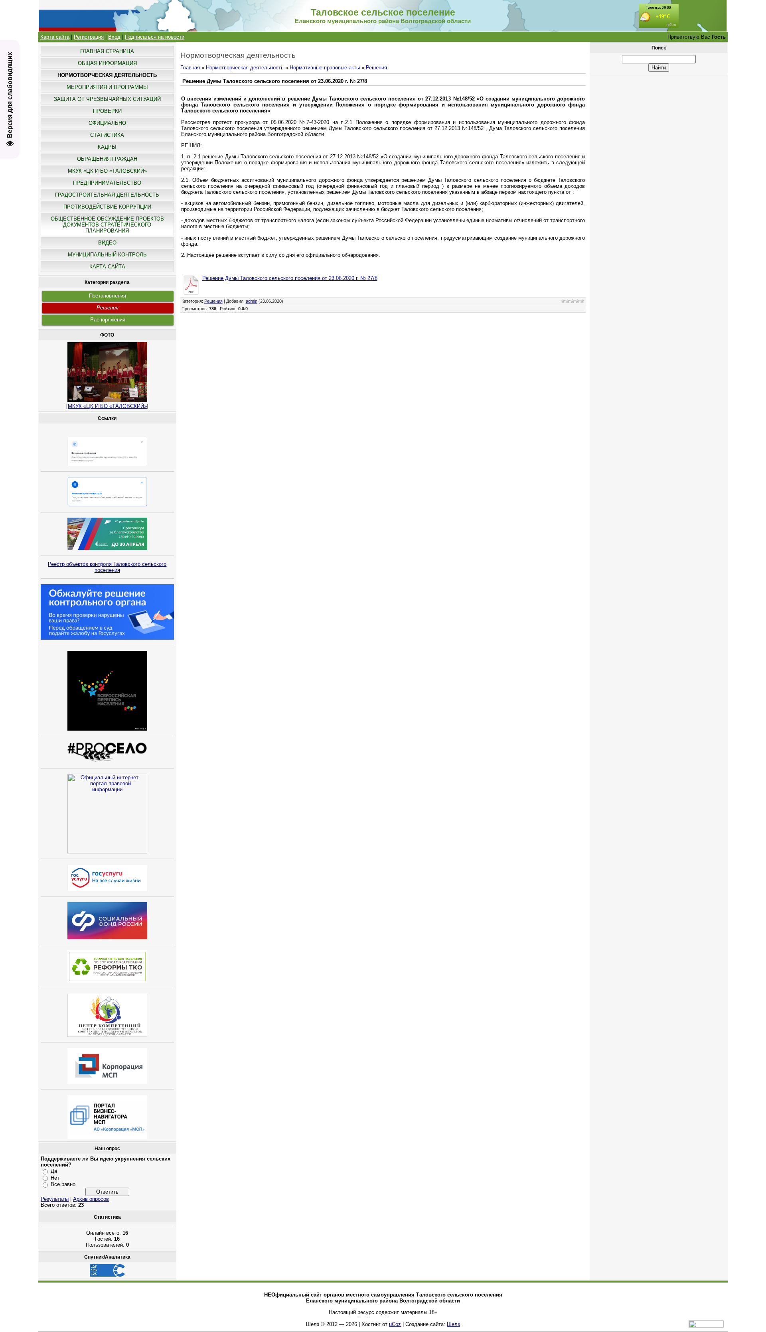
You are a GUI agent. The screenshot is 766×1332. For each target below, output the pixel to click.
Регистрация (89, 37)
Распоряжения (107, 320)
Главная (190, 68)
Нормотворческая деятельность (245, 68)
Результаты (55, 1199)
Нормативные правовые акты (325, 68)
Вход (114, 37)
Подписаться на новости (154, 37)
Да (54, 1171)
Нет (55, 1178)
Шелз (453, 1324)
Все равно (63, 1184)
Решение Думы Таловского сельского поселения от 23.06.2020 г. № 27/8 (289, 278)
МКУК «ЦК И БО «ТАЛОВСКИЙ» (107, 406)
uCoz (395, 1324)
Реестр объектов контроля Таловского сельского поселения (107, 567)
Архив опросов (91, 1199)
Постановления (107, 296)
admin (251, 301)
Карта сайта (54, 37)
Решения (107, 308)
